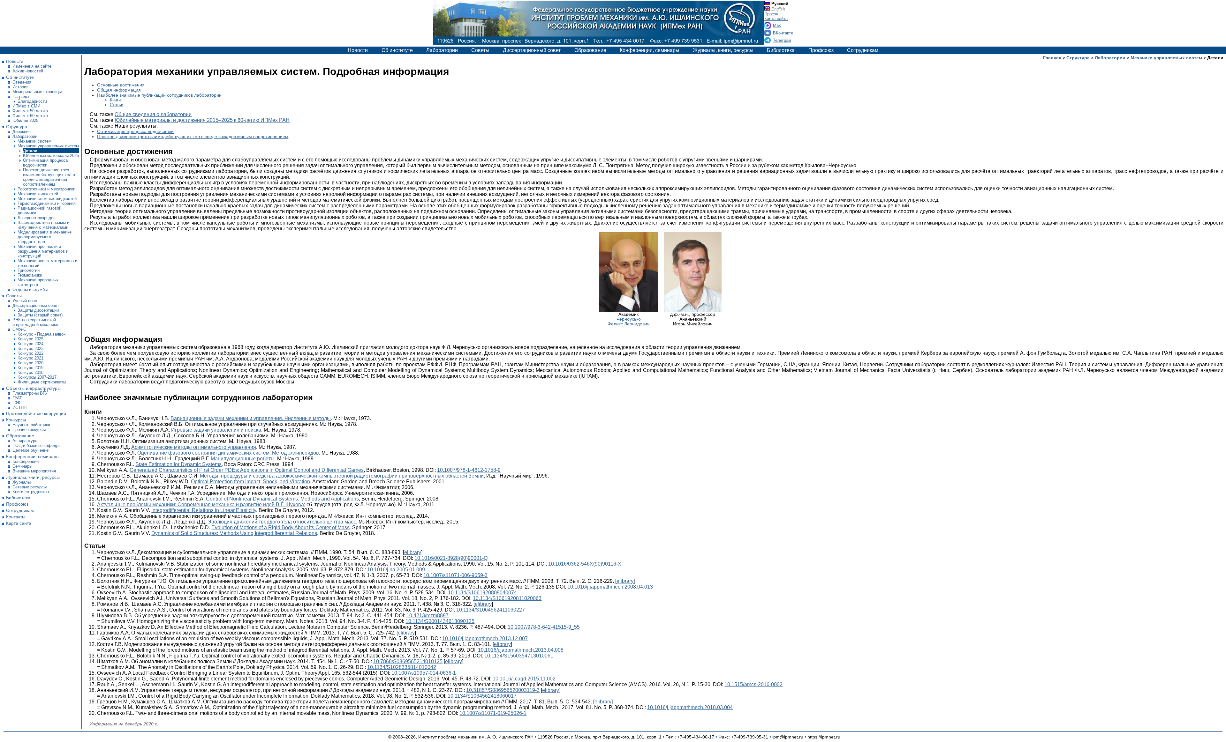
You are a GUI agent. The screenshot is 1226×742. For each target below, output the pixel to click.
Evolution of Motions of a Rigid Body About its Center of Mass (280, 527)
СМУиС (19, 329)
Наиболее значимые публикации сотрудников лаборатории (159, 95)
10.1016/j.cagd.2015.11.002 (524, 678)
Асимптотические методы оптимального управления (193, 447)
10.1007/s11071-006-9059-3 (455, 575)
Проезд (771, 13)
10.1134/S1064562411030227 (490, 609)
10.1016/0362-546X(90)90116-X (584, 564)
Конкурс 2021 (30, 358)
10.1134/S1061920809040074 (482, 592)
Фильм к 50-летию (30, 110)
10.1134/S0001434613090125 (439, 621)
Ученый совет (25, 300)
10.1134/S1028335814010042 (401, 667)
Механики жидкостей (38, 193)
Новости (358, 50)
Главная (1052, 57)
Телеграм (782, 40)
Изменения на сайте (31, 66)
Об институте (397, 50)
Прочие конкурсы (29, 429)
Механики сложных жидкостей (47, 198)
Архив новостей (27, 71)
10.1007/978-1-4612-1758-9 (469, 470)
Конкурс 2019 (30, 367)
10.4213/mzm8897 (427, 615)
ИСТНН (19, 407)
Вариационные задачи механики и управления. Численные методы (250, 418)
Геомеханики (30, 275)
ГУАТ (17, 398)
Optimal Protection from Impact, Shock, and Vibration (250, 481)
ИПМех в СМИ (26, 106)
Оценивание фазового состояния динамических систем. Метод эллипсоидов (228, 453)
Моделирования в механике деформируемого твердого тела (45, 237)
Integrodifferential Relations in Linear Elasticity (203, 510)
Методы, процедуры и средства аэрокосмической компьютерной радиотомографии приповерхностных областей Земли (342, 476)
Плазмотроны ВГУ (30, 393)
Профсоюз (821, 50)
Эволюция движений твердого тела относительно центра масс (282, 521)
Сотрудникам (862, 50)
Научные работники (31, 424)
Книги (115, 100)
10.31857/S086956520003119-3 (503, 690)
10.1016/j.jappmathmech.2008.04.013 (610, 587)
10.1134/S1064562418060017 (482, 696)
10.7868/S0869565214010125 (408, 661)
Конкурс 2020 (30, 362)
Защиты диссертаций (38, 310)
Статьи (116, 104)
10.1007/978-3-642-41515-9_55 (544, 627)
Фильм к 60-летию (30, 115)
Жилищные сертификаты (42, 382)
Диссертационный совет (532, 50)
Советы (480, 50)
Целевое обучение (30, 450)
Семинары (22, 466)
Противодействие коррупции (36, 413)
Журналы (21, 482)
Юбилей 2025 (25, 120)
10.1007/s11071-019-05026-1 (492, 713)
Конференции (25, 461)
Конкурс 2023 (30, 348)
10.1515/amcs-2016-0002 (753, 684)
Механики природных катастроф (38, 282)
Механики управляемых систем (48, 146)
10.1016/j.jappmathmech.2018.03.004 (690, 707)
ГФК (16, 402)
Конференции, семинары (649, 50)
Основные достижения (121, 84)
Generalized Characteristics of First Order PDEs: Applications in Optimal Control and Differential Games (247, 470)
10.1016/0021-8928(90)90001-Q (451, 558)
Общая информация (119, 90)
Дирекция (21, 131)
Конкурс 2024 (30, 343)
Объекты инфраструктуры (33, 388)
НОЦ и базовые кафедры (36, 445)
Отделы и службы (30, 289)
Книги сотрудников (30, 491)
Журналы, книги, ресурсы (723, 50)
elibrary (412, 552)
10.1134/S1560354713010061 (518, 655)
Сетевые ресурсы (29, 487)
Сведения (21, 82)
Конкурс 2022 (30, 353)
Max (777, 25)
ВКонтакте (783, 33)
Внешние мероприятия (34, 471)
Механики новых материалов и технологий (47, 263)
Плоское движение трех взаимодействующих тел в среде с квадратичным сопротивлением (49, 177)
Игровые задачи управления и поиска (216, 430)
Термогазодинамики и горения (47, 203)
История (20, 87)
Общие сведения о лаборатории (153, 114)
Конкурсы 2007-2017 (37, 377)
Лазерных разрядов (37, 217)
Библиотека (781, 50)
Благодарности (32, 101)
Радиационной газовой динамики (39, 210)
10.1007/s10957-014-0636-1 (423, 673)
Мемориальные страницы (37, 91)
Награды (20, 96)
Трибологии (29, 270)
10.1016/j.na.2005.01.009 (396, 569)
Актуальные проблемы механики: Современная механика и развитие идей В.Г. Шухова (200, 504)
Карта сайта (776, 18)
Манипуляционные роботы (243, 458)
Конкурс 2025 (30, 339)
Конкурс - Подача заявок (41, 334)
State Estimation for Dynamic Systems (178, 464)
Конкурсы (16, 419)
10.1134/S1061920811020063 (507, 598)
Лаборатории (442, 50)
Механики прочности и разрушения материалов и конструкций (43, 251)
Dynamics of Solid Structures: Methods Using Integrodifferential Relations (234, 533)
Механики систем (34, 141)
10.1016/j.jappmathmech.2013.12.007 (485, 638)
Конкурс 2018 (30, 372)
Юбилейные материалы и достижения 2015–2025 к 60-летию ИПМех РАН (202, 120)
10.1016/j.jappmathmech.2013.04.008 (521, 650)
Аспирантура (24, 440)
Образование (590, 50)
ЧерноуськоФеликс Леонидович (628, 321)
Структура (16, 126)
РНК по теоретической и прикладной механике (35, 322)
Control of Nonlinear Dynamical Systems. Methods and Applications (282, 498)
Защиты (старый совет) (40, 315)
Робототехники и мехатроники (46, 189)
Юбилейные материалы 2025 (51, 155)
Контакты (15, 516)
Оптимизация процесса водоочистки (45, 162)
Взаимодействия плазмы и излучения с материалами (43, 225)
